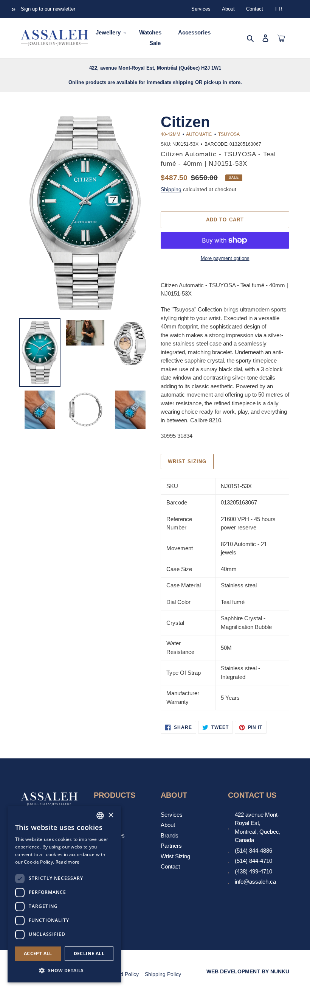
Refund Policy (122, 974)
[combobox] (100, 815)
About (228, 9)
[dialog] (64, 894)
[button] (64, 970)
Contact (254, 9)
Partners (171, 845)
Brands (169, 835)
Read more (68, 862)
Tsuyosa (228, 134)
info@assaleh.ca (255, 881)
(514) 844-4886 (253, 850)
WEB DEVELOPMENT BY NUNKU (247, 971)
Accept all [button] (38, 953)
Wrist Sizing (175, 856)
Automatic (199, 134)
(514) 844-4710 (253, 861)
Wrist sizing (187, 461)
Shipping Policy (163, 974)
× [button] (110, 815)
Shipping (171, 189)
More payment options (225, 258)
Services (201, 9)
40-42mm (170, 134)
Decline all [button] (89, 953)
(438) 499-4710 (253, 871)
